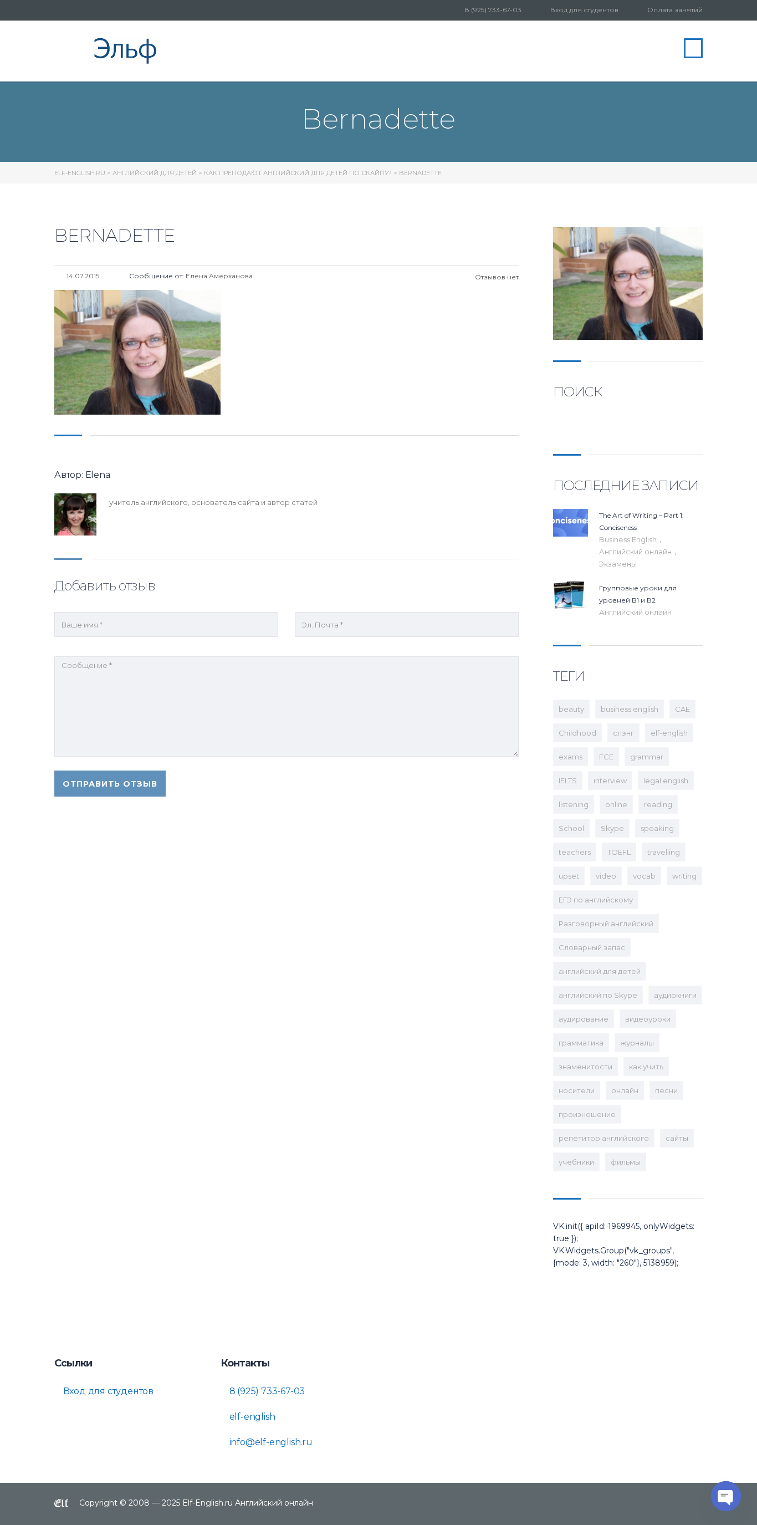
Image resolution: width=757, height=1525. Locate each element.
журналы (637, 1042)
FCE (606, 756)
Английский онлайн (636, 551)
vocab (644, 875)
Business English (628, 539)
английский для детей (600, 971)
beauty (571, 709)
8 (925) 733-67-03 (493, 10)
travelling (663, 852)
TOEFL (619, 852)
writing (684, 875)
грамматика (581, 1042)
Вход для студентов (584, 10)
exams (570, 756)
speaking (657, 828)
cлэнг (623, 732)
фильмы (626, 1161)
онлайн (624, 1090)
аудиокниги (675, 995)
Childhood (577, 732)
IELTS (568, 780)
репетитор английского (604, 1138)
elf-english (669, 732)
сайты (677, 1138)
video (606, 875)
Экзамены (618, 563)
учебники (576, 1161)
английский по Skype (598, 995)
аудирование (583, 1018)
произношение (587, 1114)
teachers (575, 852)
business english (629, 709)
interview (610, 780)
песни (666, 1090)
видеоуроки (648, 1018)
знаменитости (585, 1066)
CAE (682, 709)
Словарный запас (592, 947)
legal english (665, 780)
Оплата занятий (675, 10)
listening (574, 804)
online (616, 804)
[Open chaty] (726, 1496)
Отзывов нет (496, 277)
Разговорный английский (606, 923)
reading (658, 804)
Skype (612, 828)
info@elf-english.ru (270, 1442)
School (571, 828)
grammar (646, 756)
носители (577, 1090)
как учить (646, 1066)
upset (569, 875)
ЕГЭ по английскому (596, 899)
